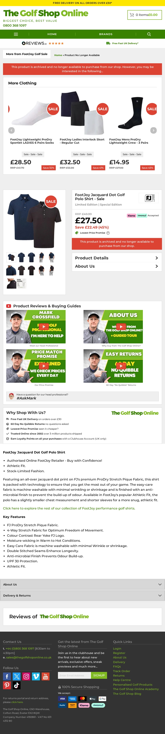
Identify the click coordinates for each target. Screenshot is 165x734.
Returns (119, 675)
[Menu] (16, 34)
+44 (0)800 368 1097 (20, 648)
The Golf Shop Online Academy (136, 689)
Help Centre (122, 680)
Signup (99, 675)
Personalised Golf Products (132, 684)
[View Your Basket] (145, 14)
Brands (105, 34)
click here (17, 702)
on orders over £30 (36, 419)
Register (119, 653)
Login (117, 648)
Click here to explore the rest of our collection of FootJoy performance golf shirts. (69, 508)
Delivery (119, 662)
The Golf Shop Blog (127, 694)
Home (52, 34)
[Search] (149, 34)
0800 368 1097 (15, 25)
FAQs (117, 666)
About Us (85, 266)
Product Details (91, 258)
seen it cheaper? (35, 428)
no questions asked (40, 423)
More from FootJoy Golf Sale (26, 54)
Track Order (121, 671)
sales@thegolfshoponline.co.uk (29, 657)
